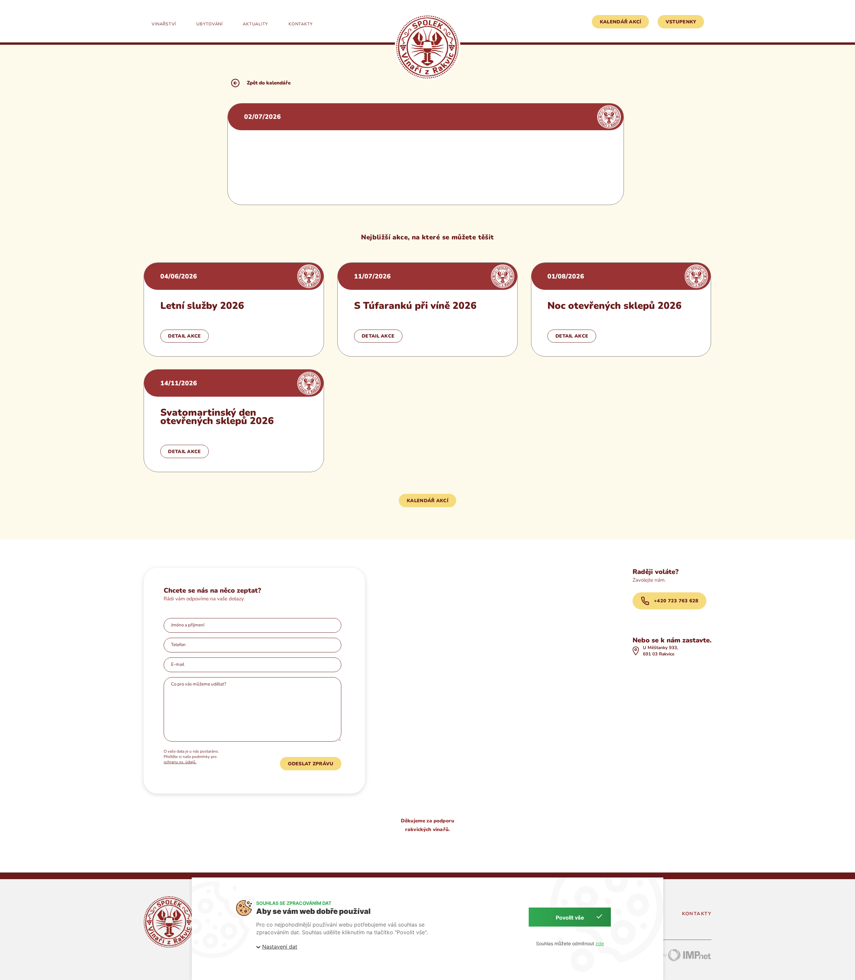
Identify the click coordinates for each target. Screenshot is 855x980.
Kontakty (301, 24)
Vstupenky (681, 22)
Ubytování (209, 24)
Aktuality (255, 24)
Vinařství (164, 24)
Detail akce (184, 336)
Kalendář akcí (620, 22)
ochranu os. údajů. (180, 762)
